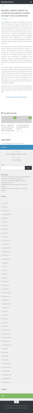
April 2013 (5, 207)
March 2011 (6, 281)
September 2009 (7, 345)
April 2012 (5, 233)
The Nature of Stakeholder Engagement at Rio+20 (13, 180)
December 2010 (7, 292)
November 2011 (7, 251)
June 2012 (5, 225)
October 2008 (6, 371)
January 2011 (6, 289)
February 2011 (6, 285)
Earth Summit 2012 (7, 2)
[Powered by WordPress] (11, 408)
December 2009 (7, 334)
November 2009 (7, 337)
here (20, 88)
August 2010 (6, 307)
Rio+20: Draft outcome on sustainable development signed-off (22, 127)
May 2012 (5, 229)
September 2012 (7, 214)
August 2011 (6, 263)
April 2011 (5, 278)
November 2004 (7, 382)
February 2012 (6, 240)
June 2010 (5, 315)
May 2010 (5, 319)
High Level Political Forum (7, 182)
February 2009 (6, 363)
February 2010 (6, 330)
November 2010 (7, 296)
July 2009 (5, 348)
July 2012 (5, 222)
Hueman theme (24, 408)
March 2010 (6, 326)
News (2, 6)
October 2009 (6, 341)
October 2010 (6, 300)
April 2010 (5, 322)
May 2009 (5, 356)
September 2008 (7, 375)
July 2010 (5, 311)
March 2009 (6, 360)
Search (3, 165)
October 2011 (6, 255)
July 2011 (5, 266)
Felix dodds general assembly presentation (16, 97)
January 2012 (6, 244)
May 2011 (5, 274)
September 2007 (7, 378)
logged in (10, 143)
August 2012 (6, 218)
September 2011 (7, 259)
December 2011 (7, 248)
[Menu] (31, 2)
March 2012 (6, 237)
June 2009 (5, 352)
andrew (5, 19)
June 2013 (5, 203)
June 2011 (5, 270)
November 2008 (7, 367)
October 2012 (6, 210)
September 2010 (7, 304)
